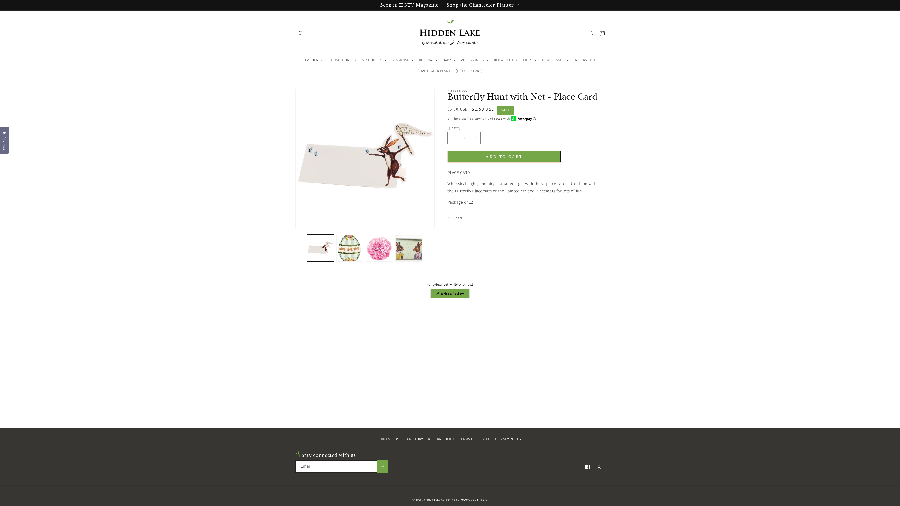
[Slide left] (300, 248)
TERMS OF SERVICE (474, 438)
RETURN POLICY (441, 438)
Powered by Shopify (474, 499)
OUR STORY (413, 438)
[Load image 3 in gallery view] (379, 248)
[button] (301, 33)
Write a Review (455, 294)
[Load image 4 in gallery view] (408, 248)
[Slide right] (429, 248)
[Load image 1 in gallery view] (320, 248)
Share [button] (458, 218)
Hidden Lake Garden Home (441, 499)
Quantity (454, 128)
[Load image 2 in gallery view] (349, 248)
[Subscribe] (382, 466)
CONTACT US (389, 438)
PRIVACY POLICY (508, 438)
